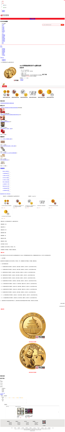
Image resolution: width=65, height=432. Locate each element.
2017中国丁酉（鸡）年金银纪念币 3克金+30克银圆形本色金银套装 (30, 206)
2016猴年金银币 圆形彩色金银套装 (53, 205)
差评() (3, 391)
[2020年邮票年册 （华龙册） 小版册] (2, 133)
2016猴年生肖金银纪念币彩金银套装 (6, 205)
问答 (3, 42)
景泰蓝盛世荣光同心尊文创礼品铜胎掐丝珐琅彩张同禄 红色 (10, 114)
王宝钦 (3, 24)
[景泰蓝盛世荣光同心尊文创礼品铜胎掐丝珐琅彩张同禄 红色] (2, 119)
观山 (3, 25)
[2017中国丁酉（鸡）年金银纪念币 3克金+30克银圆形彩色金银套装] (18, 204)
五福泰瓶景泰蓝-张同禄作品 (5, 121)
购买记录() (8, 193)
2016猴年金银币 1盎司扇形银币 (41, 205)
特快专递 (18, 423)
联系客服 (10, 422)
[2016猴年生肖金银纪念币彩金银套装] (6, 204)
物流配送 (18, 422)
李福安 (3, 27)
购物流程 (10, 423)
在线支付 (27, 423)
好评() (3, 389)
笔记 (3, 43)
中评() (3, 390)
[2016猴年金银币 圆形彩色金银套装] (54, 204)
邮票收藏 (3, 48)
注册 (3, 3)
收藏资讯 (3, 40)
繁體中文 (3, 11)
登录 (3, 1)
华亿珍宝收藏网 (4, 16)
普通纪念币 (4, 60)
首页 (3, 33)
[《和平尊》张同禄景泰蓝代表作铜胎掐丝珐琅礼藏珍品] (2, 112)
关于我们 (3, 41)
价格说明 (36, 423)
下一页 (4, 393)
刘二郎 (3, 26)
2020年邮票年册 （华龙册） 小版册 (6, 128)
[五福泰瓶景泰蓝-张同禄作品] (2, 126)
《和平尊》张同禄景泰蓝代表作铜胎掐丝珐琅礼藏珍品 (9, 107)
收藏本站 (3, 10)
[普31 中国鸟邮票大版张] (2, 164)
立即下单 (21, 79)
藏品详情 (1, 193)
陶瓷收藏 (12, 103)
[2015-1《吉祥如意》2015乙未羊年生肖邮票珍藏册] (2, 157)
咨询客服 (21, 80)
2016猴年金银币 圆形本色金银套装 (6, 216)
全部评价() (3, 388)
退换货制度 (36, 424)
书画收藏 (3, 55)
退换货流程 (36, 422)
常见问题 (10, 424)
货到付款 (27, 424)
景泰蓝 (4, 103)
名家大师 (3, 39)
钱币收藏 (3, 49)
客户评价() (5, 193)
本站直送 (18, 424)
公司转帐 (27, 422)
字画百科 (2, 168)
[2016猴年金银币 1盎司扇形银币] (42, 204)
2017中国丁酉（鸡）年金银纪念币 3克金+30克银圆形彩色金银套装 (18, 206)
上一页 (1, 393)
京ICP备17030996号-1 (32, 430)
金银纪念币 (2, 57)
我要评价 (1, 394)
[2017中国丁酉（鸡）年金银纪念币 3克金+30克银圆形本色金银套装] (30, 204)
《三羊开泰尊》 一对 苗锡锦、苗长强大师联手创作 (29, 416)
